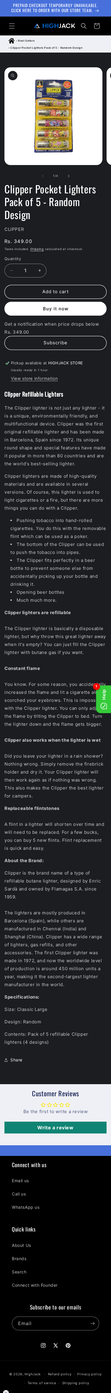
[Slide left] (42, 175)
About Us (21, 1245)
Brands (19, 1258)
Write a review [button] (55, 1128)
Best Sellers (26, 40)
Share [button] (16, 1059)
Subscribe (55, 342)
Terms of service (42, 1383)
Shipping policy (76, 1383)
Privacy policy (89, 1374)
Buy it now (55, 308)
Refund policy (60, 1374)
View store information (34, 378)
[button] (11, 25)
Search (19, 1271)
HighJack (33, 1374)
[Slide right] (68, 175)
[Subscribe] (92, 1323)
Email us (20, 1180)
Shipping (37, 249)
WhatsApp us (26, 1207)
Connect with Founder (35, 1285)
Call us (19, 1193)
